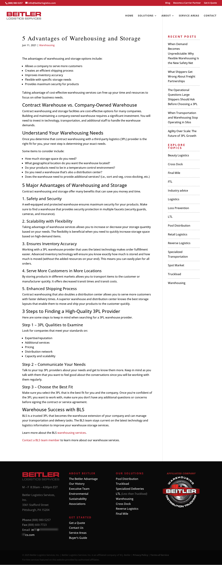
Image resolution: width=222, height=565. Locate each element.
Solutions (145, 15)
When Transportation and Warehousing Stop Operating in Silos (183, 117)
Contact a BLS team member (41, 440)
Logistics (173, 199)
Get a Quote (77, 523)
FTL (170, 182)
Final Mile (174, 173)
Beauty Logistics (178, 155)
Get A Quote (210, 3)
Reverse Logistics (179, 243)
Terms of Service (159, 555)
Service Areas (189, 15)
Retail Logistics (177, 234)
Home (129, 15)
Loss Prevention (178, 208)
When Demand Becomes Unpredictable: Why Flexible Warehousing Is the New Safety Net (183, 53)
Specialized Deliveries (130, 489)
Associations (77, 504)
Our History (76, 484)
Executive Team (79, 489)
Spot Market (176, 265)
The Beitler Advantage (83, 479)
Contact (210, 15)
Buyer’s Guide (78, 538)
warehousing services (71, 433)
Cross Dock (175, 164)
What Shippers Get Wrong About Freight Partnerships (181, 76)
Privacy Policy (140, 555)
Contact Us (76, 528)
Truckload (174, 274)
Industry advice (178, 190)
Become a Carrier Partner (187, 3)
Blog (167, 3)
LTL (170, 217)
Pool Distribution (179, 225)
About (166, 15)
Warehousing (47, 45)
